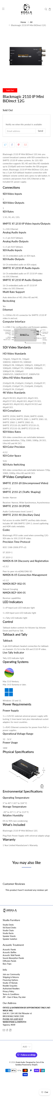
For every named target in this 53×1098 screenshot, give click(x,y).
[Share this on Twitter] (5, 144)
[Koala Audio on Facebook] (7, 1030)
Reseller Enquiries (10, 986)
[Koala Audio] (26, 9)
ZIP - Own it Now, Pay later (14, 997)
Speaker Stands (9, 936)
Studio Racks (8, 933)
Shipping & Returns (11, 977)
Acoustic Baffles (9, 952)
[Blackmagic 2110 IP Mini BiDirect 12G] (26, 56)
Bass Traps (7, 964)
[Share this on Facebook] (12, 144)
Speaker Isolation (10, 939)
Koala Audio (20, 1062)
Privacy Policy (8, 991)
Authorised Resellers (11, 988)
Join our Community (11, 974)
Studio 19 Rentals (10, 983)
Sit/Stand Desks (9, 927)
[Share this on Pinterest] (18, 144)
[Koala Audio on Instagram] (10, 1030)
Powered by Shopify (30, 1065)
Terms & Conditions (11, 994)
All (31, 22)
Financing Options (10, 980)
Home (23, 22)
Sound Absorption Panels (13, 958)
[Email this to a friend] (25, 144)
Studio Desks (8, 925)
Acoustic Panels (9, 949)
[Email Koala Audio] (4, 1030)
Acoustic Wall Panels (11, 955)
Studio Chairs (8, 930)
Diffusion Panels (9, 961)
